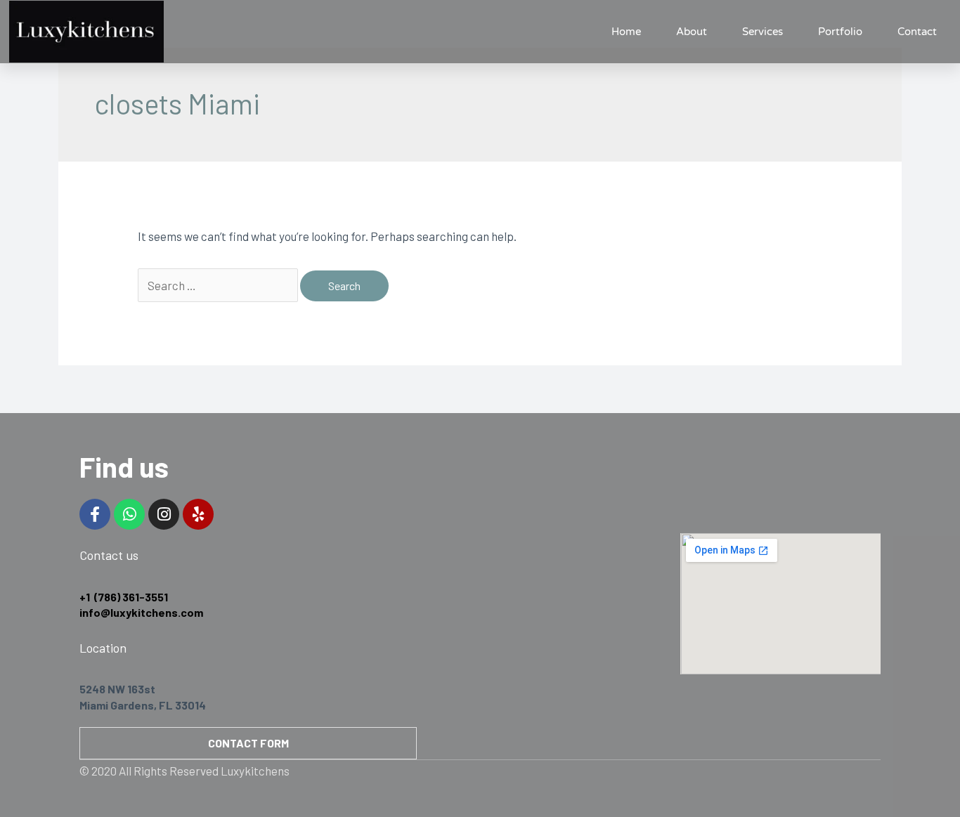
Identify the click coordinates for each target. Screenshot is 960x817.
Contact (917, 31)
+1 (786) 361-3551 (123, 596)
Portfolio (840, 31)
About (691, 31)
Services (762, 31)
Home (626, 31)
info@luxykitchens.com (141, 612)
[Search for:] (219, 285)
